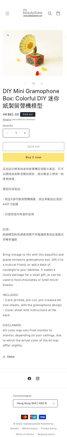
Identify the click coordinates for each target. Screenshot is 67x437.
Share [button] (11, 356)
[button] (7, 13)
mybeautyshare (31, 423)
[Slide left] (25, 83)
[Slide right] (42, 83)
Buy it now (33, 157)
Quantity (8, 125)
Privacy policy (49, 428)
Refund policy (30, 428)
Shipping (7, 119)
